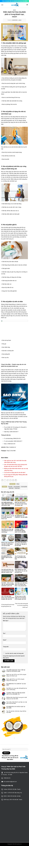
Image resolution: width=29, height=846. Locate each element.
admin (20, 20)
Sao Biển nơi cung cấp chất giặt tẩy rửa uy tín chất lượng (16, 689)
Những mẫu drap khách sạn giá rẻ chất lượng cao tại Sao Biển (16, 698)
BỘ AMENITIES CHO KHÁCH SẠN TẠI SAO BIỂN (15, 707)
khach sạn (17, 488)
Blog (14, 10)
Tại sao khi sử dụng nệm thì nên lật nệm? (14, 472)
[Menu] (2, 5)
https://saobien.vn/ (11, 447)
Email (5, 640)
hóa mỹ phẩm (17, 486)
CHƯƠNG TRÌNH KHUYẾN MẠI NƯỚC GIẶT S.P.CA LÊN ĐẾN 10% (15, 693)
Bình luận (6, 620)
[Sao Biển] (14, 4)
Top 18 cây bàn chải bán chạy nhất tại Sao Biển (16, 711)
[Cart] (27, 4)
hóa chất (10, 486)
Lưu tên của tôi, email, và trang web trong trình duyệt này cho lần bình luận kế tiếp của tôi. (13, 655)
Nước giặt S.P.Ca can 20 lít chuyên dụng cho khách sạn (15, 679)
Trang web (5, 646)
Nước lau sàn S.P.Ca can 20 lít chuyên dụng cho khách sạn (16, 675)
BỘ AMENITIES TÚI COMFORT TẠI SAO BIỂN (16, 684)
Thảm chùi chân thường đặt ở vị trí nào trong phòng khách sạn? (21, 605)
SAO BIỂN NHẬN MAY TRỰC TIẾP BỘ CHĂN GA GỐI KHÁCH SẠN (15, 670)
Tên (4, 633)
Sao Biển (13, 450)
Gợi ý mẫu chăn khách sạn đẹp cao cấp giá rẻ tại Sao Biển (16, 702)
